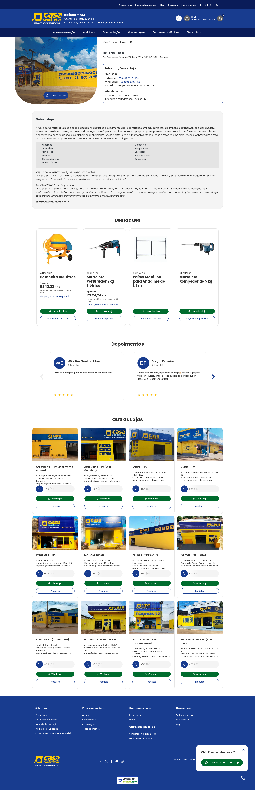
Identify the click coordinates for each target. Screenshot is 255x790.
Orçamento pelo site (58, 318)
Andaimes (89, 32)
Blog (162, 5)
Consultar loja (60, 311)
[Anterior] (41, 376)
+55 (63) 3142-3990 (57, 489)
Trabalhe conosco (184, 715)
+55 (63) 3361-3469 (105, 664)
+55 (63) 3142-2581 (153, 664)
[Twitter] (106, 761)
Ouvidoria (173, 5)
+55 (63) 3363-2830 (202, 664)
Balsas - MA (75, 15)
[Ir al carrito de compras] (220, 18)
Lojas (114, 42)
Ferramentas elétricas (166, 32)
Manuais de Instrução (46, 724)
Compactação (111, 32)
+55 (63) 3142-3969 (153, 489)
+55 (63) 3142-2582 (201, 573)
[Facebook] (111, 761)
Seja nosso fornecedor (46, 719)
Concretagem (136, 32)
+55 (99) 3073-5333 (105, 573)
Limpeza (133, 719)
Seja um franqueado (146, 5)
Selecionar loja (188, 5)
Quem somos (41, 715)
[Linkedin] (100, 761)
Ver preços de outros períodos (55, 296)
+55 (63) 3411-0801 (104, 489)
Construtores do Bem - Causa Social (53, 733)
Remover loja (86, 19)
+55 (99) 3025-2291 (128, 78)
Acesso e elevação (64, 32)
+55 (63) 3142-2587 (56, 664)
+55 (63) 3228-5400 (153, 573)
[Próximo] (213, 376)
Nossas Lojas (125, 5)
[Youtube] (116, 761)
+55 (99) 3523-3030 (57, 573)
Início (105, 42)
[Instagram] (122, 761)
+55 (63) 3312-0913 (201, 489)
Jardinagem (135, 715)
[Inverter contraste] (216, 5)
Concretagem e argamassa (142, 733)
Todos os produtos (91, 728)
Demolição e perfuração (141, 738)
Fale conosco (182, 719)
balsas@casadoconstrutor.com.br (134, 85)
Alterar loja (70, 19)
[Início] (47, 18)
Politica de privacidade (46, 728)
